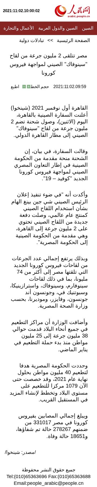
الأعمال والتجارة (19, 28)
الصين (87, 28)
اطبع (15, 86)
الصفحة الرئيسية (73, 40)
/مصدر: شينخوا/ (20, 452)
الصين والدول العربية (58, 28)
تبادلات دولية (31, 40)
